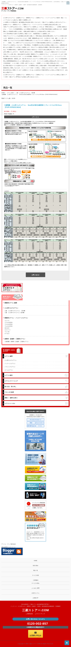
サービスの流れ (35, 583)
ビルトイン (8, 330)
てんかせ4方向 (8, 322)
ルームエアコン (9, 370)
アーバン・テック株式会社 (8, 544)
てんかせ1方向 (8, 326)
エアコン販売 (8, 375)
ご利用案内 (35, 580)
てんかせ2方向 (8, 324)
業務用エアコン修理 (11, 303)
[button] (68, 3)
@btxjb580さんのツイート (8, 547)
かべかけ (7, 333)
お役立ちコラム (35, 593)
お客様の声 (35, 598)
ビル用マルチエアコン (11, 360)
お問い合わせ (35, 117)
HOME (35, 560)
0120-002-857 (37, 623)
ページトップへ (67, 642)
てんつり (7, 320)
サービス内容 (35, 575)
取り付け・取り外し (10, 386)
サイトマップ (40, 613)
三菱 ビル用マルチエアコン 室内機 (14, 312)
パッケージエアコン (10, 363)
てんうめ (7, 331)
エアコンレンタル (10, 403)
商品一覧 (35, 570)
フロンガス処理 (9, 392)
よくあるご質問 (35, 588)
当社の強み (35, 565)
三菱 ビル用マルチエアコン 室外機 (15, 310)
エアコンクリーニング (11, 381)
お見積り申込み (35, 635)
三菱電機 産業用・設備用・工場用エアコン (17, 341)
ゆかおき (7, 328)
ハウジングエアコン (10, 366)
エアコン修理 (8, 356)
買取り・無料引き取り (11, 398)
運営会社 (30, 613)
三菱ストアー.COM (35, 610)
